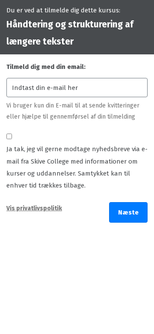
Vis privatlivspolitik (34, 208)
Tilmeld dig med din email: (46, 67)
